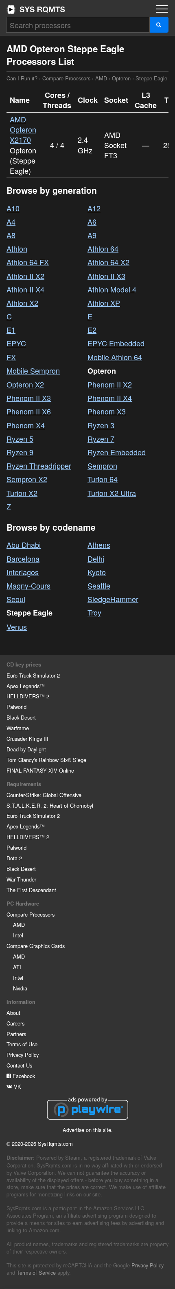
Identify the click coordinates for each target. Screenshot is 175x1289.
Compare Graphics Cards (36, 946)
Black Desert (21, 717)
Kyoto (97, 572)
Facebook (23, 1076)
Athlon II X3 (106, 275)
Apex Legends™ (26, 686)
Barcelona (23, 558)
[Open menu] (162, 9)
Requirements (24, 784)
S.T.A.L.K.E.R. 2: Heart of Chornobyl (50, 805)
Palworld (16, 707)
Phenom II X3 (29, 397)
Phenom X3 (107, 411)
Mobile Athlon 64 (115, 357)
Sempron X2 (27, 479)
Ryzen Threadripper (39, 465)
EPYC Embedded (116, 343)
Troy (94, 612)
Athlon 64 (103, 248)
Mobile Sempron (33, 370)
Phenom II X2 (110, 384)
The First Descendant (31, 890)
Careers (15, 1023)
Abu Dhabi (24, 544)
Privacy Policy (23, 1055)
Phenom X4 (26, 425)
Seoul (16, 599)
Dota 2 (14, 858)
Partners (16, 1034)
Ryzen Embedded (117, 452)
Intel (18, 935)
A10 (13, 208)
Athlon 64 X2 (108, 262)
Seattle (99, 585)
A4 (11, 221)
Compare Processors (66, 78)
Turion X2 (22, 492)
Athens (99, 544)
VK (16, 1086)
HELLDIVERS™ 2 (28, 696)
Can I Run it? (36, 9)
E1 (11, 329)
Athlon (17, 248)
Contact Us (19, 1065)
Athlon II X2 (25, 275)
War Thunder (21, 879)
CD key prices (24, 664)
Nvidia (20, 988)
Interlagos (23, 572)
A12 (94, 208)
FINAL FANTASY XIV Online (40, 770)
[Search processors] (158, 25)
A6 (92, 221)
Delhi (96, 558)
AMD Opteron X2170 (23, 129)
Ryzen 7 (101, 438)
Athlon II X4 (25, 289)
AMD (101, 78)
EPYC (16, 343)
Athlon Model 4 (112, 289)
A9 (92, 235)
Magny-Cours (28, 585)
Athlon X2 (22, 302)
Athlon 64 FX (28, 262)
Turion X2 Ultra (112, 492)
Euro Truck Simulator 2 (33, 675)
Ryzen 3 (101, 425)
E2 (92, 329)
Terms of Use (22, 1044)
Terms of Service (36, 1272)
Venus (17, 626)
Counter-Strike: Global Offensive (44, 795)
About (13, 1013)
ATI (17, 967)
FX (11, 357)
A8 (11, 235)
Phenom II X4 (110, 397)
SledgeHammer (113, 599)
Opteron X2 (25, 384)
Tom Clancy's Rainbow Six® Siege (46, 760)
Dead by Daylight (26, 749)
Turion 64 (103, 479)
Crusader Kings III (27, 738)
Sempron (102, 465)
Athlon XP (104, 302)
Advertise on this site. (88, 1130)
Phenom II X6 (29, 411)
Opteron (121, 78)
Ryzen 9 (20, 452)
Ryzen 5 (20, 438)
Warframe (18, 728)
